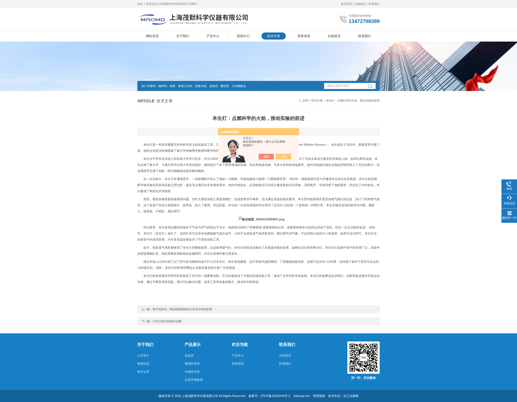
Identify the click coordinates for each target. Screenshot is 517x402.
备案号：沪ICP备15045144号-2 (269, 396)
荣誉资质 (303, 36)
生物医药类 (192, 371)
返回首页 (346, 3)
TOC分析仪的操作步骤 (167, 321)
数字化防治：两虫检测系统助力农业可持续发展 (182, 309)
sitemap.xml (301, 396)
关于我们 (182, 36)
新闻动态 (143, 363)
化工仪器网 (350, 396)
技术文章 (273, 36)
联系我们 (374, 3)
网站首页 (152, 36)
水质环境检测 (194, 379)
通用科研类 (192, 363)
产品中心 (213, 36)
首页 (305, 100)
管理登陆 (319, 396)
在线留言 (360, 3)
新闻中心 (243, 36)
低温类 (189, 355)
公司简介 (143, 355)
